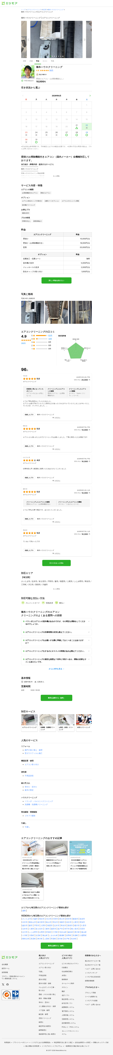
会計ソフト (66, 995)
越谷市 (24, 925)
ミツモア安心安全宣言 (92, 977)
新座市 (70, 925)
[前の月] (23, 95)
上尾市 (75, 922)
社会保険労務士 (67, 971)
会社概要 (5, 964)
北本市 (24, 929)
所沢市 (68, 919)
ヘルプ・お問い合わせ (92, 969)
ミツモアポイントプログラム (52, 1046)
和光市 (63, 925)
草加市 (82, 922)
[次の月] (90, 95)
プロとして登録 (90, 993)
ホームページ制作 (68, 983)
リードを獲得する (91, 996)
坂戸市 (60, 929)
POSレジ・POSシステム (70, 1027)
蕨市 (30, 925)
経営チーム (5, 968)
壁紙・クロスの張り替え (47, 994)
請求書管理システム (69, 1023)
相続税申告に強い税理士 (47, 1034)
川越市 (35, 919)
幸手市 (67, 929)
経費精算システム (68, 1007)
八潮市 (31, 929)
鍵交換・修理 (43, 1014)
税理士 (41, 1022)
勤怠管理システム (68, 999)
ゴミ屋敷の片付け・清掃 (47, 1006)
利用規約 (7, 1042)
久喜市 (83, 925)
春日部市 (40, 922)
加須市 (82, 919)
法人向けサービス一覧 (92, 965)
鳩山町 (45, 935)
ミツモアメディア (91, 973)
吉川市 (24, 932)
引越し (27, 827)
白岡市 (41, 932)
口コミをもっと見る (56, 563)
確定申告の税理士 (45, 1026)
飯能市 (75, 919)
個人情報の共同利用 (32, 1046)
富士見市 (39, 929)
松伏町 (73, 939)
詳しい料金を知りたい (56, 280)
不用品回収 (29, 776)
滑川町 (77, 932)
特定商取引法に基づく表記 (63, 1042)
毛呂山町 (62, 932)
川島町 (31, 935)
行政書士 (65, 967)
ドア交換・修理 (44, 1010)
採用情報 (5, 972)
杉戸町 (67, 939)
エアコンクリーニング (34, 9)
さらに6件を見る (55, 669)
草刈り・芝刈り (31, 787)
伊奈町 (48, 932)
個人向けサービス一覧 (92, 961)
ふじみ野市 (33, 932)
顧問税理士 (42, 1030)
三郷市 (46, 929)
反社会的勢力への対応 (83, 1042)
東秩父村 (25, 939)
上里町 (46, 939)
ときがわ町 (53, 935)
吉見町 (38, 935)
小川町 (24, 935)
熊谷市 (41, 919)
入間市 (43, 925)
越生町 (70, 932)
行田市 (55, 919)
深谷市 (68, 922)
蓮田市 (53, 929)
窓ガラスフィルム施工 (33, 753)
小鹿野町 (83, 935)
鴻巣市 (62, 922)
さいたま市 (26, 919)
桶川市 (77, 925)
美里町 (33, 939)
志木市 (56, 925)
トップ (23, 9)
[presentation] (24, 61)
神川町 (40, 939)
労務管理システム (68, 1019)
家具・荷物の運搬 (45, 998)
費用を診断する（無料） (56, 698)
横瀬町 (62, 935)
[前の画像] (28, 39)
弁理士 (64, 975)
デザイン (65, 987)
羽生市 (55, 922)
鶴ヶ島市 (74, 929)
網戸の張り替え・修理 (33, 750)
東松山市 (32, 922)
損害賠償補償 (89, 981)
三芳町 (55, 932)
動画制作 (65, 979)
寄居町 (53, 939)
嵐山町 (84, 932)
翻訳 (63, 991)
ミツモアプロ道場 (91, 1000)
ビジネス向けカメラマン (70, 963)
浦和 (24, 911)
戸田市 (36, 925)
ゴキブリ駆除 (30, 816)
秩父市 (62, 919)
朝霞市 (50, 925)
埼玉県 (44, 9)
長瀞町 (75, 935)
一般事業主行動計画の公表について (77, 1046)
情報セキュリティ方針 (101, 1042)
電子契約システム (68, 1011)
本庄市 (24, 922)
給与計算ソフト (67, 1003)
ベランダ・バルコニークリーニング (39, 801)
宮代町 (60, 939)
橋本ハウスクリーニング (56, 9)
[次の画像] (84, 39)
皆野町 (68, 935)
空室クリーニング (45, 1018)
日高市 (82, 929)
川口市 (48, 919)
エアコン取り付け (32, 764)
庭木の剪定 (29, 790)
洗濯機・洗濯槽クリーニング (36, 804)
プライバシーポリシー (21, 1042)
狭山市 (48, 922)
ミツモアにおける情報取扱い (41, 1042)
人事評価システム (68, 1015)
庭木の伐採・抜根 (45, 983)
